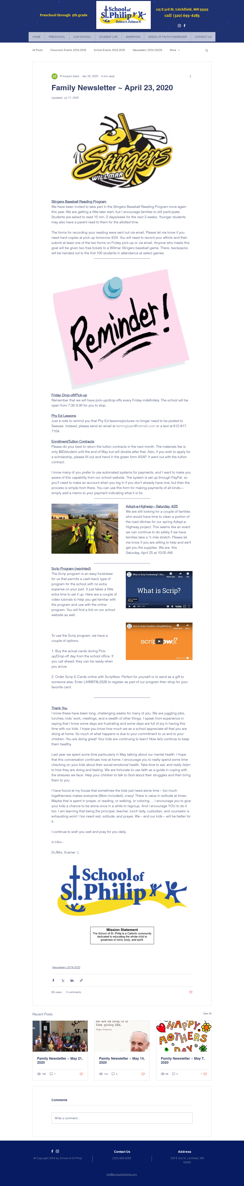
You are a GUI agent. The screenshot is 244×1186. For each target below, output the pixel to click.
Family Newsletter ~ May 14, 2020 (122, 1060)
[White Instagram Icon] (57, 1151)
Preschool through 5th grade (63, 15)
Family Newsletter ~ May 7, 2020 (183, 1060)
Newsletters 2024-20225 (147, 50)
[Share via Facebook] (53, 980)
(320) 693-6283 (121, 1158)
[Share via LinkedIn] (72, 980)
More (173, 50)
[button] (207, 50)
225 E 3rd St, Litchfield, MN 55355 (182, 9)
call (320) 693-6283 (182, 15)
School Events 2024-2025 (109, 50)
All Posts (37, 50)
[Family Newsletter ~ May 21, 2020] (60, 1036)
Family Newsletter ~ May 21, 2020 (60, 1060)
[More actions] (190, 76)
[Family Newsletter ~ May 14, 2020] (122, 1036)
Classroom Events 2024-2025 (68, 50)
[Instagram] (179, 25)
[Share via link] (81, 980)
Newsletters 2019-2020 (66, 967)
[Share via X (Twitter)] (62, 980)
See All (207, 1013)
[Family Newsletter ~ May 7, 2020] (183, 1036)
